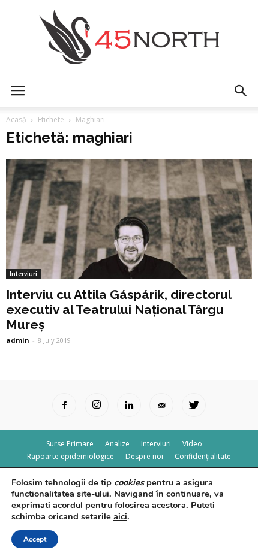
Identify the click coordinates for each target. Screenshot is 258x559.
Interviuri (23, 274)
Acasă (16, 119)
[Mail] (161, 405)
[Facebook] (64, 405)
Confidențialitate (203, 456)
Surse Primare (70, 444)
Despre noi (144, 456)
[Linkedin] (129, 405)
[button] (241, 91)
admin (17, 340)
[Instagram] (97, 405)
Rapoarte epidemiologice (70, 456)
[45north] (129, 37)
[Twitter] (194, 405)
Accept (34, 539)
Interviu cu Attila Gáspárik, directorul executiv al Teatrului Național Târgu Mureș (118, 309)
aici (120, 516)
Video (192, 444)
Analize (117, 444)
